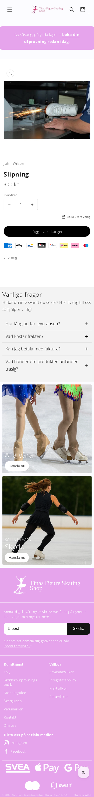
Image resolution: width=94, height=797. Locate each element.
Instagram (19, 742)
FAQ (7, 672)
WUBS (88, 795)
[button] (9, 9)
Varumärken (13, 709)
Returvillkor (58, 696)
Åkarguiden (13, 701)
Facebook (18, 751)
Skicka (78, 628)
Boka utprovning (78, 217)
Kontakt (10, 717)
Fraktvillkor (58, 688)
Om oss (10, 725)
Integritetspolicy (62, 680)
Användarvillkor (61, 672)
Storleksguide (15, 693)
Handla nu (17, 466)
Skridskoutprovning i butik (20, 682)
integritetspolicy (17, 646)
